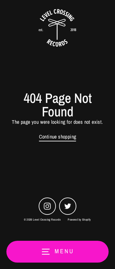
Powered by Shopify (79, 220)
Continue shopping (57, 136)
